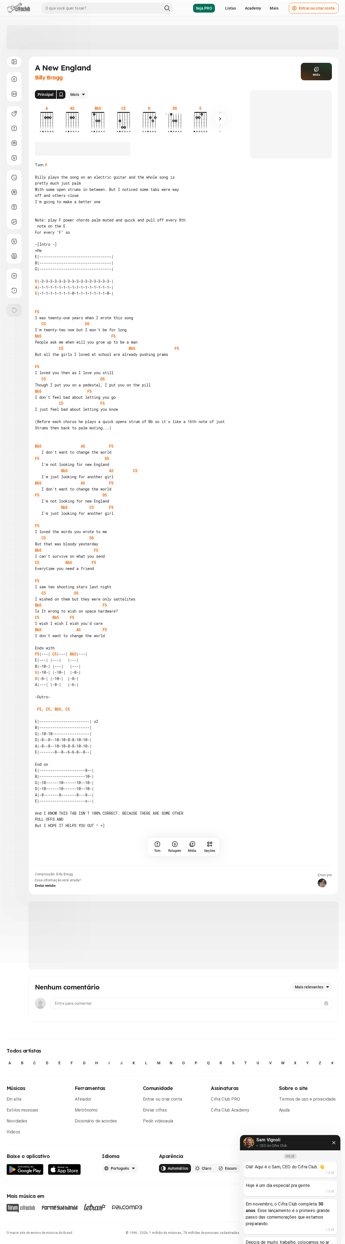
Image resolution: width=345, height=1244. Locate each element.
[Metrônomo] (14, 256)
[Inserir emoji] (326, 1003)
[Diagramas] (14, 192)
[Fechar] (333, 1142)
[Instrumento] (14, 113)
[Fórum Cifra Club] (21, 1208)
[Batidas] (14, 221)
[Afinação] (14, 157)
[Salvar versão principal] (61, 94)
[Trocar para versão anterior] (14, 290)
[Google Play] (25, 1169)
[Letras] (95, 1207)
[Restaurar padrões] (14, 310)
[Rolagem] (14, 79)
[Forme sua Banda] (59, 1207)
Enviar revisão (45, 886)
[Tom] (14, 128)
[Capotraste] (14, 143)
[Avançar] (220, 118)
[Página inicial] (19, 8)
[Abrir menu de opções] (14, 61)
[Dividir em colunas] (14, 94)
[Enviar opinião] (14, 275)
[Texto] (14, 207)
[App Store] (64, 1169)
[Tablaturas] (14, 177)
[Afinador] (14, 241)
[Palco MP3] (127, 1207)
